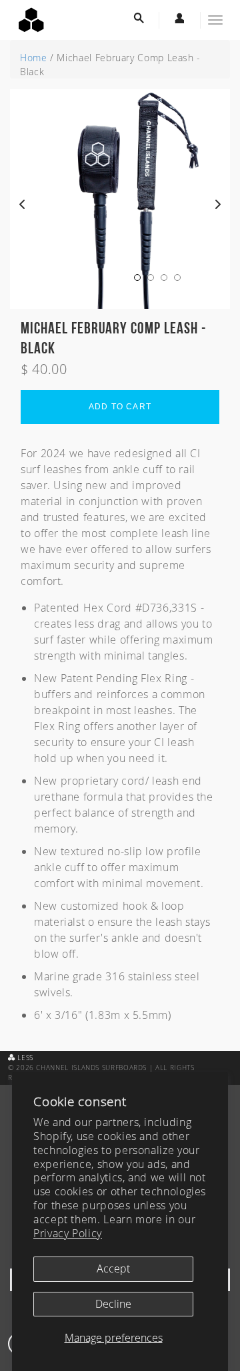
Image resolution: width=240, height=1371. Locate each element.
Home (33, 57)
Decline (113, 1303)
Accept (113, 1268)
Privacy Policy (67, 1233)
